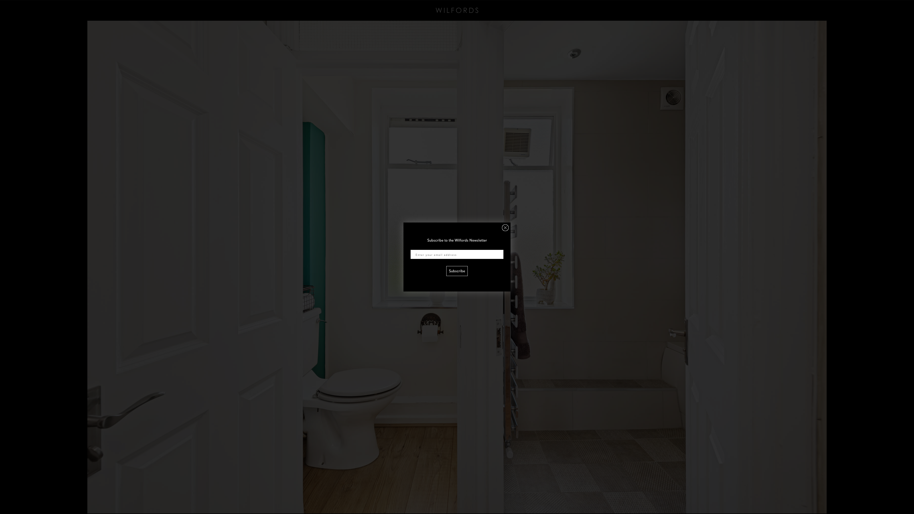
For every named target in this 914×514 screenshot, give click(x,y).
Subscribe (457, 271)
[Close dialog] (505, 228)
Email (415, 246)
